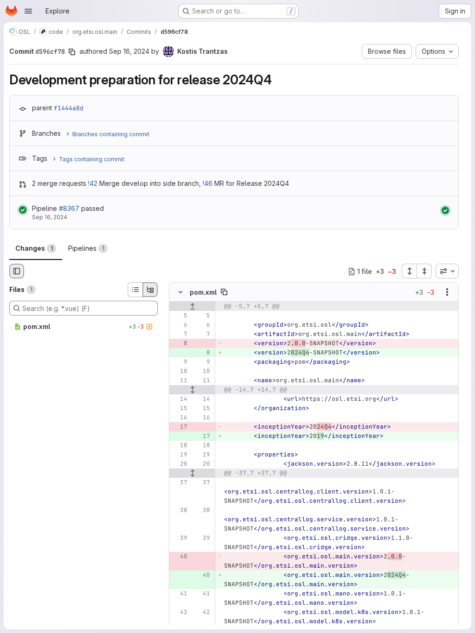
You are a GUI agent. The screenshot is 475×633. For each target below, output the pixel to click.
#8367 (69, 208)
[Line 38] (179, 510)
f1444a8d (68, 108)
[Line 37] (179, 482)
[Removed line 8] (179, 343)
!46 (207, 183)
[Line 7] (179, 334)
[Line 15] (179, 408)
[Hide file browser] (16, 271)
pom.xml (203, 292)
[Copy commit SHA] (71, 51)
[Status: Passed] (22, 209)
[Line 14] (179, 399)
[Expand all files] (409, 271)
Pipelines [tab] (86, 248)
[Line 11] (179, 381)
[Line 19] (179, 455)
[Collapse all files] (424, 271)
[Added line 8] (202, 353)
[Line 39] (179, 538)
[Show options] (447, 292)
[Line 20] (179, 464)
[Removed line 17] (179, 427)
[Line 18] (179, 445)
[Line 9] (179, 362)
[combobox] (447, 271)
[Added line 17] (202, 436)
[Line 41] (179, 594)
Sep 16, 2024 (129, 51)
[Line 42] (179, 612)
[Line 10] (179, 371)
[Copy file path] (224, 292)
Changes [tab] (34, 248)
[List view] (135, 289)
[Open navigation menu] (28, 11)
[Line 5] (179, 316)
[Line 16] (179, 418)
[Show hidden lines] (192, 390)
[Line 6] (179, 325)
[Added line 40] (202, 575)
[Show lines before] (192, 306)
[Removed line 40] (179, 557)
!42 (92, 183)
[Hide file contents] (180, 292)
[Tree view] (150, 289)
